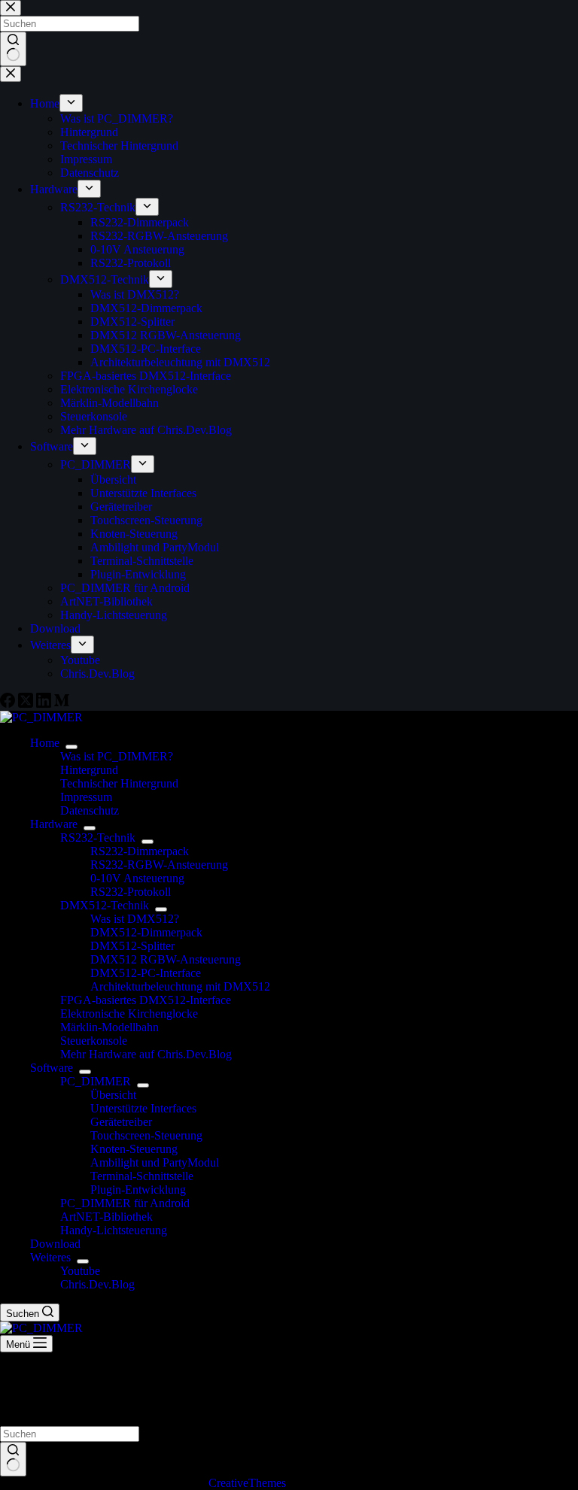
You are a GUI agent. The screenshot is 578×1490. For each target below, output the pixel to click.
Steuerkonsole (93, 1040)
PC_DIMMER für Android (125, 1203)
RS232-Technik (97, 837)
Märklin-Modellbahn (109, 1027)
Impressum (86, 797)
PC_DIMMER (95, 1081)
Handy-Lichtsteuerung (113, 1230)
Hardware (54, 824)
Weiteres (50, 1257)
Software (51, 1067)
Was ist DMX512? (134, 918)
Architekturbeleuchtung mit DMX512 (180, 986)
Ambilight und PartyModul (154, 1162)
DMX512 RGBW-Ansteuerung (165, 959)
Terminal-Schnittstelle (141, 1176)
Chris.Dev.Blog (97, 1284)
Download (55, 1243)
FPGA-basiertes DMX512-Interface (145, 1000)
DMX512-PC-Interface (145, 973)
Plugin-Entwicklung (138, 1189)
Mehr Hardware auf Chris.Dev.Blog (146, 1054)
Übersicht (113, 1094)
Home (44, 742)
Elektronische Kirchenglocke (129, 1013)
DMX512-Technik (104, 905)
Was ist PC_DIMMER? (116, 756)
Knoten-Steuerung (134, 1149)
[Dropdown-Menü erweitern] (71, 747)
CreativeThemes (247, 1482)
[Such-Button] (13, 1459)
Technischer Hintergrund (119, 783)
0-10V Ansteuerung (137, 878)
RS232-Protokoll (130, 891)
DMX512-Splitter (132, 945)
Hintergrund (89, 769)
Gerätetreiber (121, 1121)
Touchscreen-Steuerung (146, 1135)
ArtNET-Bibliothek (106, 1216)
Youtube (80, 1270)
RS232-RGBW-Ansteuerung (159, 864)
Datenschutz (89, 810)
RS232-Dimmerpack (139, 851)
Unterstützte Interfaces (143, 1108)
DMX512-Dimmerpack (146, 932)
